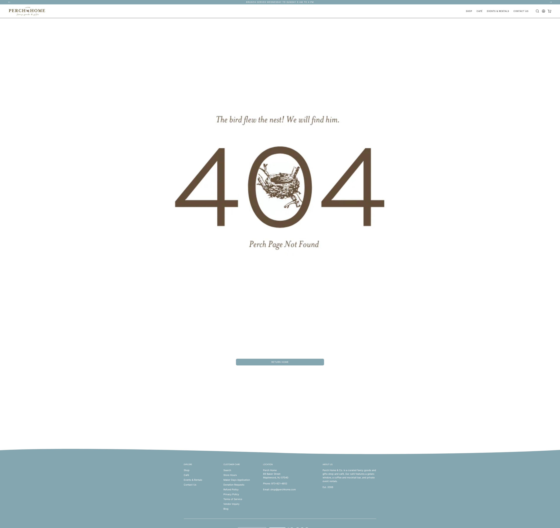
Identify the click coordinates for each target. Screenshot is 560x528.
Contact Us (190, 484)
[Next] (550, 2)
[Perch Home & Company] (27, 11)
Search (227, 470)
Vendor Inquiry (231, 503)
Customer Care (231, 464)
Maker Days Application (236, 479)
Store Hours (230, 475)
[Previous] (9, 2)
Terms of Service (232, 499)
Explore (188, 464)
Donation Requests (233, 484)
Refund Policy (231, 489)
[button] (469, 11)
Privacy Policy (231, 494)
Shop (186, 470)
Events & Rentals (193, 479)
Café (186, 475)
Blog (225, 508)
